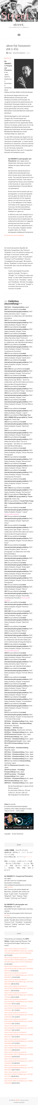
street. (19, 25)
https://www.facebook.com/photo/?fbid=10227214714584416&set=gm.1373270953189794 (18, 975)
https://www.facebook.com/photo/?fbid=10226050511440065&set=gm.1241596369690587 (18, 1028)
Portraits (10, 887)
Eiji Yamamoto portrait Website (14, 235)
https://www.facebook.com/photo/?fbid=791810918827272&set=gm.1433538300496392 (18, 969)
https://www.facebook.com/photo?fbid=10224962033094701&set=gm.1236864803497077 (18, 1035)
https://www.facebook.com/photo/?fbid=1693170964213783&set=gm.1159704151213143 (18, 1074)
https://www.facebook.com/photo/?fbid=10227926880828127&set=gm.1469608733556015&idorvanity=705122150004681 (18, 951)
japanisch (7, 58)
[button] (19, 821)
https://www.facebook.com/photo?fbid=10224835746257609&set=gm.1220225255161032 (18, 1048)
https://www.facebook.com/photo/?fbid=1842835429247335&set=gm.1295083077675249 (18, 995)
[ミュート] (28, 828)
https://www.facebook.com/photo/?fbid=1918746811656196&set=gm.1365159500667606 (18, 982)
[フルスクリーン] (31, 828)
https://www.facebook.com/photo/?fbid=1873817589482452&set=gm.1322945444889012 (18, 988)
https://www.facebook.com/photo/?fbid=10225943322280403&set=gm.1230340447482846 (18, 1041)
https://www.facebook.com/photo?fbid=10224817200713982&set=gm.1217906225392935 (18, 1054)
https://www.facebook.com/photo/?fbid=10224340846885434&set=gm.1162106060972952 (18, 1068)
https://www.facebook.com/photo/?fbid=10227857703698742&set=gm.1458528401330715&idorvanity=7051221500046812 (18, 960)
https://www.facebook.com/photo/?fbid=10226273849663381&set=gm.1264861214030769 (18, 1021)
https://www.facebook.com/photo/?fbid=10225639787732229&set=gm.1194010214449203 (18, 1061)
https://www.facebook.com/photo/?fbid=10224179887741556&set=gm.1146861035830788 (18, 1081)
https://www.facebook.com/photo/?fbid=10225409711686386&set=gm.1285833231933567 (18, 1002)
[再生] (7, 828)
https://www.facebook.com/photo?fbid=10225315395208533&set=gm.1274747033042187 (18, 1008)
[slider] (17, 827)
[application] (19, 821)
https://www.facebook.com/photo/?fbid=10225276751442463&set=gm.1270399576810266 (18, 1015)
